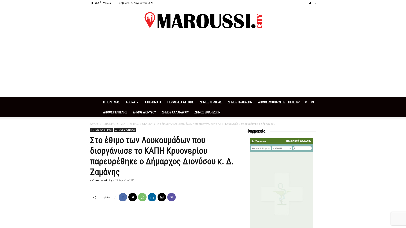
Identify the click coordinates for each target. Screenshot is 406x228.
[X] (306, 102)
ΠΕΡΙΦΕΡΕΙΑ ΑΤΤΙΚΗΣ (180, 102)
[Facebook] (292, 102)
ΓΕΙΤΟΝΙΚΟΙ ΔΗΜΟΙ (114, 124)
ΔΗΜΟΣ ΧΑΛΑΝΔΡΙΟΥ (175, 112)
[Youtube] (313, 102)
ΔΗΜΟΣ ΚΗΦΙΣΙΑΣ (211, 102)
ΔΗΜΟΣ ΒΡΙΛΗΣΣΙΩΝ (207, 112)
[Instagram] (299, 102)
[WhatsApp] (142, 197)
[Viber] (171, 197)
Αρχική (94, 124)
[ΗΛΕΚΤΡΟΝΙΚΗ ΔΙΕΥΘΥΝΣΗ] (162, 197)
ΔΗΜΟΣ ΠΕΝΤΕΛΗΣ (115, 112)
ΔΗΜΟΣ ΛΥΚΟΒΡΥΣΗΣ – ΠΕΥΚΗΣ (278, 102)
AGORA (130, 102)
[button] (311, 2)
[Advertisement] (203, 65)
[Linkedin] (152, 197)
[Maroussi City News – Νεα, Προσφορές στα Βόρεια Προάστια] (203, 20)
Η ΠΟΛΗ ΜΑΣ (111, 102)
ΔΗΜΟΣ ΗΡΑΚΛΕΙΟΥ (240, 102)
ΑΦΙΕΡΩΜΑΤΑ (153, 102)
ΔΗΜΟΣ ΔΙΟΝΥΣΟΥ (144, 112)
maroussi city (103, 180)
